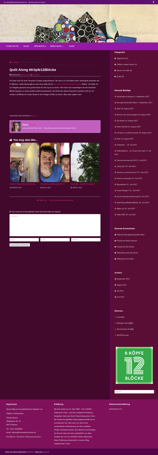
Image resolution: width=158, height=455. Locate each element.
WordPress (30, 452)
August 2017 (122, 285)
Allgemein (120, 58)
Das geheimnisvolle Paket (127, 103)
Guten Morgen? (123, 190)
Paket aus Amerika (124, 178)
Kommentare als (125, 329)
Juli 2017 (120, 291)
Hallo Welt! (121, 215)
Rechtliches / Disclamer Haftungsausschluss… (24, 437)
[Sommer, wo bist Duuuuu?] (85, 162)
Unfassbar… (122, 145)
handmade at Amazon (125, 97)
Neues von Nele (123, 70)
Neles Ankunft (122, 127)
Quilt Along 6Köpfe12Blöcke (127, 202)
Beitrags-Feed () (125, 323)
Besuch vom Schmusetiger (127, 115)
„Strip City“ (121, 166)
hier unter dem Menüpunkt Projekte (67, 84)
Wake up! (43, 200)
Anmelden (121, 317)
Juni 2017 (120, 297)
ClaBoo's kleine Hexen (125, 64)
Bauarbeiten (121, 184)
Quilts (16, 62)
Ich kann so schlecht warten (127, 133)
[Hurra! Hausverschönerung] (24, 162)
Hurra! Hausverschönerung (22, 184)
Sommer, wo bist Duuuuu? (83, 184)
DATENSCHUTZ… (116, 409)
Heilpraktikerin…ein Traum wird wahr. (131, 151)
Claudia (36, 75)
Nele (118, 139)
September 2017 (123, 279)
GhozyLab (45, 452)
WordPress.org (122, 335)
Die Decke (121, 121)
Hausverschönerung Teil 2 (52, 184)
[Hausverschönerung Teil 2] (55, 162)
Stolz (119, 109)
